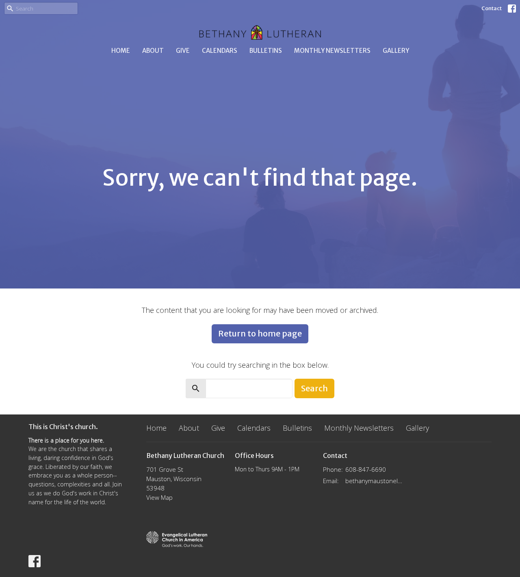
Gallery (396, 50)
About (153, 50)
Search (314, 388)
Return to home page (260, 333)
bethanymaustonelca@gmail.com (374, 481)
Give (183, 50)
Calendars (219, 50)
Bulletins (265, 50)
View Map (159, 497)
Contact (491, 8)
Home (120, 50)
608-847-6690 (365, 469)
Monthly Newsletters (332, 50)
